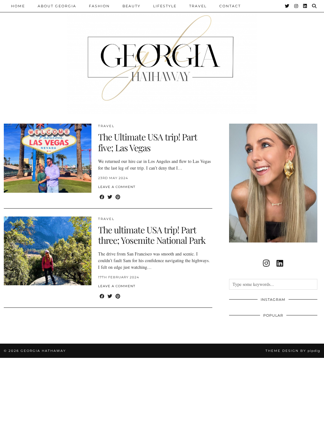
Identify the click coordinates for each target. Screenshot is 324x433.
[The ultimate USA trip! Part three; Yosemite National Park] (47, 251)
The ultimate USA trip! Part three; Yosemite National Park (151, 235)
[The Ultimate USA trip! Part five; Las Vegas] (47, 158)
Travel (198, 6)
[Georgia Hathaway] (162, 57)
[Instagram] (296, 6)
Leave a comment (116, 187)
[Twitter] (287, 6)
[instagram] (266, 263)
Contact (230, 6)
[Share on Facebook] (102, 197)
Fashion (99, 6)
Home (18, 6)
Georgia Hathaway (43, 351)
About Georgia (57, 6)
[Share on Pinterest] (118, 197)
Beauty (131, 6)
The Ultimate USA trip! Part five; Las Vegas (147, 142)
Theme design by (292, 351)
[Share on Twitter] (110, 197)
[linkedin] (280, 263)
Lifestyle (165, 6)
